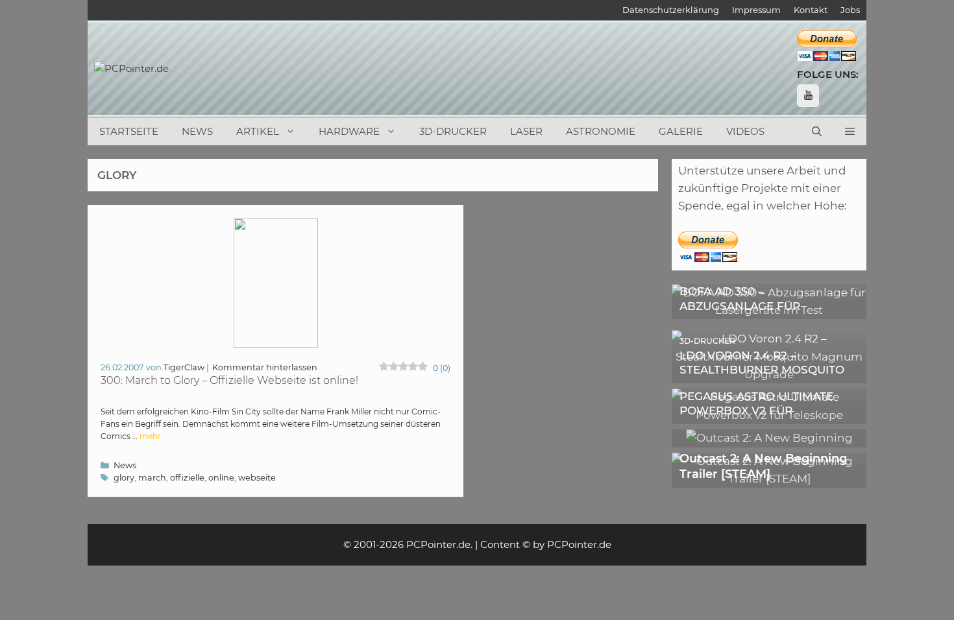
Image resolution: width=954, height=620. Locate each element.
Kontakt (810, 10)
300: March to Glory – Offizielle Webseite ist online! (229, 380)
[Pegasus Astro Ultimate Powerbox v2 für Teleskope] (769, 415)
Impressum (756, 10)
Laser (526, 131)
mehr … (154, 436)
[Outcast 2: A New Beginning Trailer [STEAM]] (769, 478)
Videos (745, 131)
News (197, 131)
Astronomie (600, 131)
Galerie (681, 131)
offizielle (187, 478)
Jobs (850, 10)
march (152, 478)
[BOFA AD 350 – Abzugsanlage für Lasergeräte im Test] (769, 310)
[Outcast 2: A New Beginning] (769, 437)
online (221, 478)
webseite (257, 478)
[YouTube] (808, 95)
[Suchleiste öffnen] (816, 131)
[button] (849, 131)
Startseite (128, 131)
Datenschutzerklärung (670, 10)
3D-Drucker (453, 131)
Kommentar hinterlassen (264, 367)
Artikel (257, 131)
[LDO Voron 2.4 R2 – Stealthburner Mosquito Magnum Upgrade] (769, 374)
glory (124, 478)
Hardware (349, 131)
